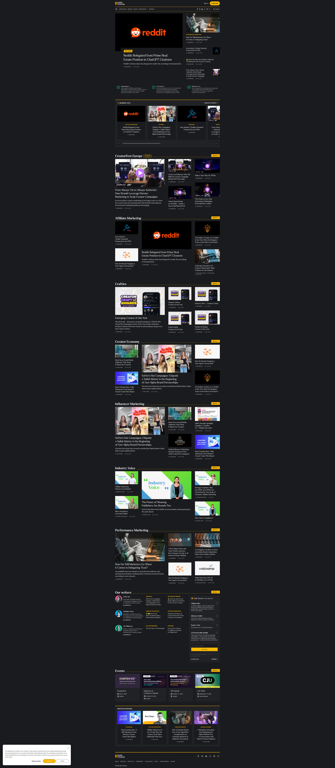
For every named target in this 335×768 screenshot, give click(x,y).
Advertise (123, 761)
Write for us (131, 761)
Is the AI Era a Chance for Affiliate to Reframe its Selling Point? (175, 630)
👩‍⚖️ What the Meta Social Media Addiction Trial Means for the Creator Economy (176, 600)
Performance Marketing (193, 34)
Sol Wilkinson (128, 626)
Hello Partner (123, 766)
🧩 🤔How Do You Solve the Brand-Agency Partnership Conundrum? (153, 615)
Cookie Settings (164, 761)
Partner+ (161, 124)
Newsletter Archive (152, 611)
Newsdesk (128, 66)
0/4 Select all (195, 659)
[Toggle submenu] (147, 9)
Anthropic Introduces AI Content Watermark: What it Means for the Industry (176, 615)
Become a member (210, 103)
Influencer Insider (174, 596)
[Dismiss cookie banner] (68, 748)
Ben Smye (155, 739)
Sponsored (129, 727)
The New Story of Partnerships (155, 628)
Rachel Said (146, 514)
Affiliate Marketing (131, 124)
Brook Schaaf (121, 491)
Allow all (49, 761)
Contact (173, 761)
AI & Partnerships (151, 626)
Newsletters (139, 761)
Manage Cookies (36, 761)
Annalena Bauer (201, 497)
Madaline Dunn (201, 273)
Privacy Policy (195, 656)
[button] (142, 9)
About (117, 761)
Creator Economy (180, 727)
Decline (62, 761)
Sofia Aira (191, 64)
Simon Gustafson (122, 516)
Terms (156, 761)
